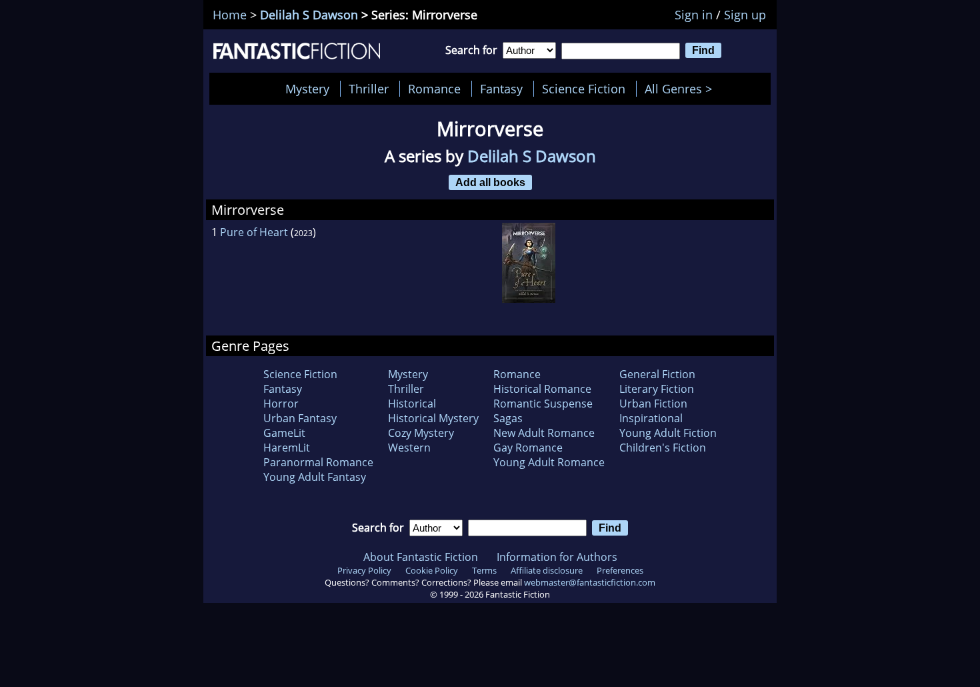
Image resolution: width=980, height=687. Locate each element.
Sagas (508, 418)
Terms (484, 570)
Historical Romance (542, 389)
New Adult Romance (544, 433)
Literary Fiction (656, 389)
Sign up (745, 15)
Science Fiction (583, 89)
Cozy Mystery (421, 433)
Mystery (307, 89)
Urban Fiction (653, 403)
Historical (412, 403)
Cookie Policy (431, 570)
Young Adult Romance (549, 462)
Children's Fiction (662, 447)
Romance (434, 89)
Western (409, 447)
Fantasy (501, 89)
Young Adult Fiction (668, 433)
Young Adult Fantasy (314, 477)
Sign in (694, 15)
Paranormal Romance (318, 462)
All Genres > (682, 89)
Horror (281, 403)
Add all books (490, 182)
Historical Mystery (433, 418)
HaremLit (286, 447)
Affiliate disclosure (547, 570)
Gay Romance (528, 447)
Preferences (620, 570)
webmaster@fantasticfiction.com (589, 582)
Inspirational (651, 418)
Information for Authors (557, 557)
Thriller (369, 89)
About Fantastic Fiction (420, 557)
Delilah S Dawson (309, 15)
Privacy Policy (364, 570)
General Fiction (657, 374)
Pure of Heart (254, 232)
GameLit (284, 433)
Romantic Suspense (543, 403)
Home (230, 15)
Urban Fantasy (300, 418)
